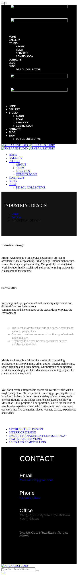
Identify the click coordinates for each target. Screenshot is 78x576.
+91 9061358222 (30, 497)
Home (15, 213)
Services (16, 217)
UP (3, 572)
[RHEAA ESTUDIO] (28, 145)
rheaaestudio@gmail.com (36, 480)
